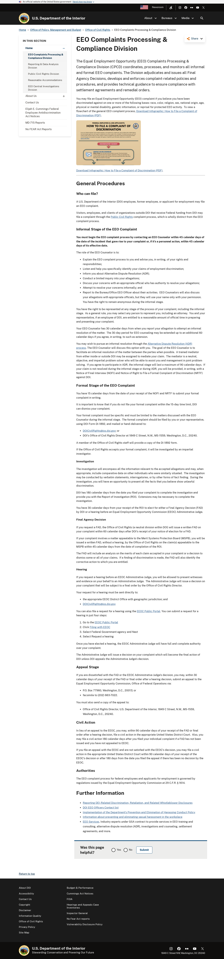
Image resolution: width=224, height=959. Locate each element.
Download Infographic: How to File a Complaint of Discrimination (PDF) (119, 170)
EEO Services (91, 821)
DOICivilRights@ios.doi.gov (99, 430)
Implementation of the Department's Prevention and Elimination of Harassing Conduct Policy (139, 812)
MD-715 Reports (35, 122)
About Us (31, 96)
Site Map (24, 932)
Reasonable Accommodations (45, 80)
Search (202, 18)
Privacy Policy (27, 927)
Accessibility (26, 893)
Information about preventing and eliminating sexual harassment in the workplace (132, 817)
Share (194, 38)
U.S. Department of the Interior (58, 18)
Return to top (27, 873)
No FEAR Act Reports (38, 129)
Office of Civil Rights (31, 921)
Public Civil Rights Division (43, 73)
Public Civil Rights (122, 216)
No (130, 849)
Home (29, 48)
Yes (119, 849)
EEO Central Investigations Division (43, 88)
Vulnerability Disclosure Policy (84, 924)
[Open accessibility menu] (171, 7)
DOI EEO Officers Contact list (101, 807)
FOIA (69, 899)
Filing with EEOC (100, 627)
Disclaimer (25, 910)
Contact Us (32, 102)
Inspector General (77, 913)
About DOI (25, 887)
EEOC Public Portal (148, 611)
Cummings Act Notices (80, 893)
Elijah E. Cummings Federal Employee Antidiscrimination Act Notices (43, 112)
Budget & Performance (80, 887)
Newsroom (157, 7)
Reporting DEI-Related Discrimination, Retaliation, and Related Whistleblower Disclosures (138, 802)
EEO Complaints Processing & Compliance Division (45, 56)
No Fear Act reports (78, 918)
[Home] (24, 18)
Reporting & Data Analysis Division (43, 66)
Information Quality (30, 915)
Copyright (24, 904)
